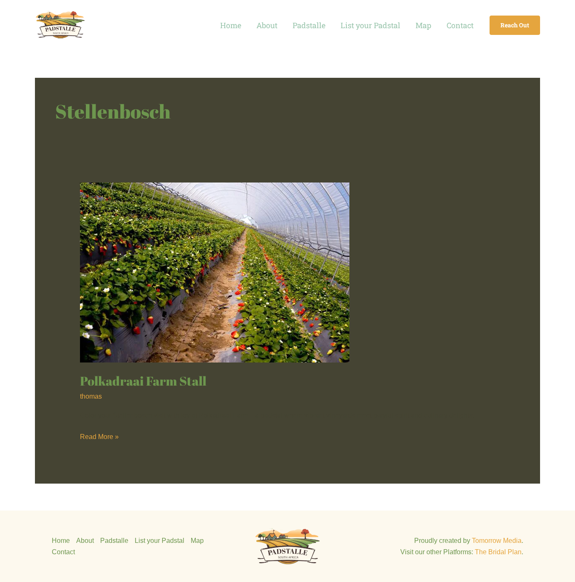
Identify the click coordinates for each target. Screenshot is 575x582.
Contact (460, 25)
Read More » (99, 435)
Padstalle (309, 25)
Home (230, 25)
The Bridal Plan (498, 552)
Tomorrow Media (497, 540)
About (266, 25)
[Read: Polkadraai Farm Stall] (214, 271)
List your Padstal (370, 25)
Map (423, 25)
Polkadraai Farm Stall (143, 380)
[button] (515, 25)
